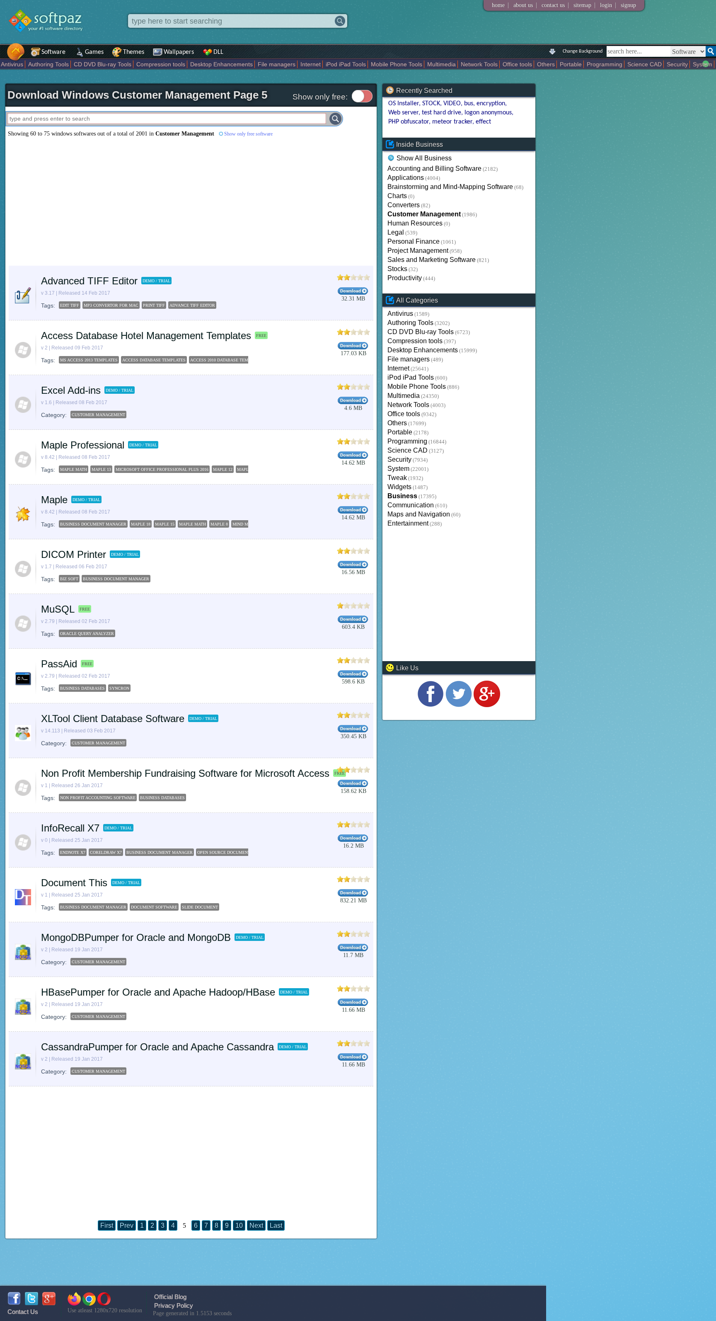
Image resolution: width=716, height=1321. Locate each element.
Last (276, 1225)
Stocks (397, 268)
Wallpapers (179, 52)
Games (94, 52)
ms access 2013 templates (89, 360)
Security (677, 64)
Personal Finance (413, 241)
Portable (571, 64)
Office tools (517, 64)
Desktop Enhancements (221, 64)
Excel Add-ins (71, 390)
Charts (397, 195)
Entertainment (407, 523)
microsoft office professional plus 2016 (162, 469)
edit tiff (69, 305)
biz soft (69, 579)
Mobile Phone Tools (396, 64)
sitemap (582, 5)
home (498, 5)
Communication (410, 505)
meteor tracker (452, 122)
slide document (200, 907)
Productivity (404, 277)
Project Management (417, 250)
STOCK (431, 103)
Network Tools (479, 64)
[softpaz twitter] (31, 1303)
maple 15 (246, 469)
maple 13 (101, 469)
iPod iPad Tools (346, 64)
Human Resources (415, 223)
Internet (310, 64)
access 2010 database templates (226, 360)
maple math (73, 469)
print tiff (154, 305)
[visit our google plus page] (487, 704)
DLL (218, 52)
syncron (119, 688)
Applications (405, 177)
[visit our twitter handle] (458, 704)
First (106, 1225)
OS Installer (403, 103)
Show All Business (424, 158)
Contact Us (22, 1311)
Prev (126, 1225)
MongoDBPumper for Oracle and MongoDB (136, 937)
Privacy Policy (173, 1305)
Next (256, 1225)
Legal (395, 232)
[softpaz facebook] (14, 1303)
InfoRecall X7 (70, 828)
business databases (82, 688)
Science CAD (644, 64)
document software (154, 907)
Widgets (399, 486)
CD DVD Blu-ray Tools (102, 64)
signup (628, 5)
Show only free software (248, 134)
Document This (74, 882)
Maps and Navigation (418, 514)
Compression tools (160, 64)
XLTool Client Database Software (112, 718)
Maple (54, 499)
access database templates (154, 360)
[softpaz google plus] (49, 1303)
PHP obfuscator (408, 122)
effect (483, 122)
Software (53, 52)
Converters (403, 204)
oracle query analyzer (87, 633)
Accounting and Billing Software (434, 168)
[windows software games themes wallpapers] (49, 39)
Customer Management (98, 414)
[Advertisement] (191, 201)
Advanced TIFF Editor (89, 280)
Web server (403, 112)
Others (546, 64)
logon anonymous (488, 112)
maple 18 (140, 524)
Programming (604, 64)
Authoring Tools (48, 64)
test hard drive (441, 112)
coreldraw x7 (106, 852)
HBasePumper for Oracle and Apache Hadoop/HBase (158, 992)
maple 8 (219, 524)
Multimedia (441, 64)
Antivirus (12, 64)
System (702, 64)
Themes (133, 52)
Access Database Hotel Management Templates (146, 335)
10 (239, 1225)
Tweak (397, 477)
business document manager (93, 524)
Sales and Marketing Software (431, 259)
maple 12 (222, 469)
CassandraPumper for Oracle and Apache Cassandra (157, 1046)
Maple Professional (82, 445)
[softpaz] (3, 56)
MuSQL (58, 609)
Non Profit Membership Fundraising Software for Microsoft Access (185, 773)
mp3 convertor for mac (111, 305)
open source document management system (248, 852)
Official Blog (170, 1296)
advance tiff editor (192, 305)
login (606, 5)
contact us (553, 5)
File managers (276, 64)
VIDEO (452, 103)
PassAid (59, 663)
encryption (491, 103)
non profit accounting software (97, 797)
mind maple (245, 524)
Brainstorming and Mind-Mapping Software (450, 186)
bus (468, 103)
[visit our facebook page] (430, 704)
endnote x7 (72, 852)
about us (523, 5)
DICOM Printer (73, 554)
